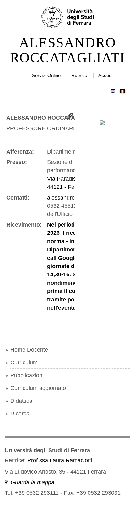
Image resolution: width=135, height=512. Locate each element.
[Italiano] (122, 90)
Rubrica (79, 75)
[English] (113, 90)
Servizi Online (46, 75)
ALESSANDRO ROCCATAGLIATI (67, 50)
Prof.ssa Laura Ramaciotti (59, 460)
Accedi (105, 75)
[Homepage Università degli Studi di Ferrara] (67, 17)
